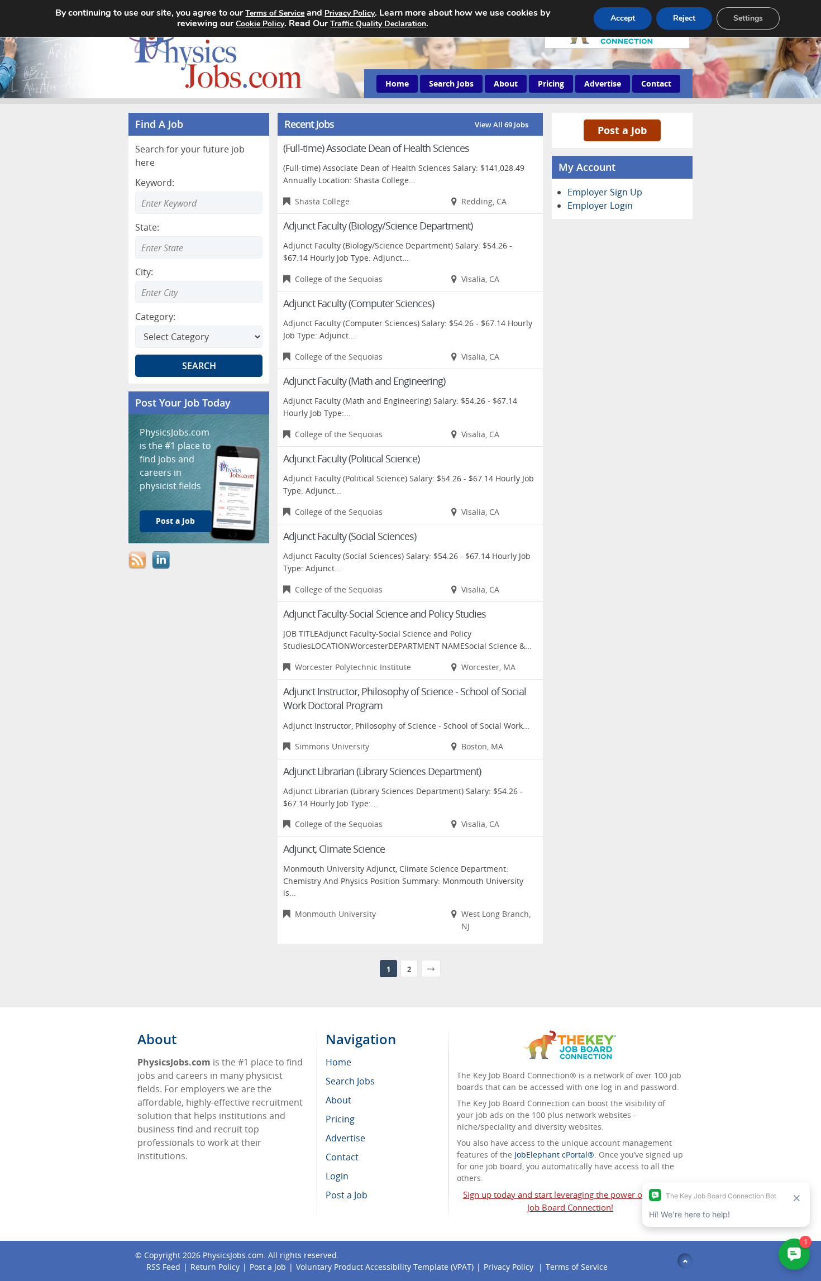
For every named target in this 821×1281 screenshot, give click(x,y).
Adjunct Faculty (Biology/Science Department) (377, 225)
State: (147, 227)
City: (144, 272)
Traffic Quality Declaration (378, 23)
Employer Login (600, 205)
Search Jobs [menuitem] (350, 1081)
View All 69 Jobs (501, 125)
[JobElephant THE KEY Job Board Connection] (570, 1035)
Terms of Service (577, 1266)
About (506, 83)
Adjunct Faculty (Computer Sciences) (358, 303)
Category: (155, 316)
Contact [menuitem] (342, 1157)
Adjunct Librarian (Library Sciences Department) (382, 771)
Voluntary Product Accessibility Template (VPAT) (385, 1266)
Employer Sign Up (604, 192)
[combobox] (198, 247)
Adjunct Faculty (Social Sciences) (349, 536)
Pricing (551, 83)
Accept (622, 18)
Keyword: (154, 182)
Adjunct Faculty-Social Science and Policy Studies (384, 613)
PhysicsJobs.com (233, 1255)
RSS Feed (163, 1266)
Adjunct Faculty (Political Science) (351, 458)
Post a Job (175, 520)
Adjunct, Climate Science (334, 848)
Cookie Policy (260, 23)
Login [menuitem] (337, 1176)
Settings (748, 18)
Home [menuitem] (338, 1062)
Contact (656, 83)
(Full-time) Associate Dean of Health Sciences (376, 148)
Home (397, 83)
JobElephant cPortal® (554, 1154)
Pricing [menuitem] (340, 1119)
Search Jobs (451, 83)
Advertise (602, 83)
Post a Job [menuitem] (346, 1195)
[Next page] (431, 968)
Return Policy (215, 1266)
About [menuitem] (338, 1100)
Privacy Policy (510, 1266)
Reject (684, 18)
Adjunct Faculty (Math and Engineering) (364, 381)
